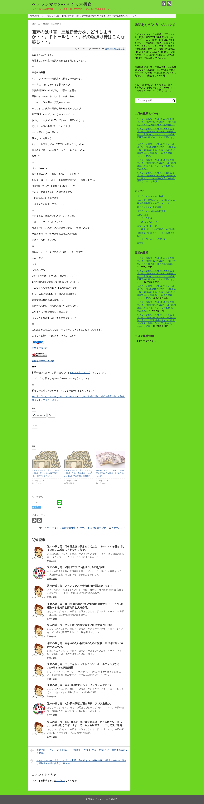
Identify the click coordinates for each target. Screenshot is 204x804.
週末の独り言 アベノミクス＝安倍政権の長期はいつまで (79, 585)
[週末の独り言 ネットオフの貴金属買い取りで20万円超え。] (39, 630)
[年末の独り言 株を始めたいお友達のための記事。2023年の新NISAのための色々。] (39, 649)
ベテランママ (118, 527)
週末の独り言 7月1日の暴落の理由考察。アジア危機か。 (79, 703)
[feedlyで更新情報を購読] (164, 3)
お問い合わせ (68, 16)
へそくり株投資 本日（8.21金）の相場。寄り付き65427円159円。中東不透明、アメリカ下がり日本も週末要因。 (156, 122)
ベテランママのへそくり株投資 (62, 4)
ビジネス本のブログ (80, 372)
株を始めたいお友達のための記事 (158, 229)
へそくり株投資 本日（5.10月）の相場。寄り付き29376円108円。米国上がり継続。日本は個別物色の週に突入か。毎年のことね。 (81, 762)
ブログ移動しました (50, 16)
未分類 (140, 243)
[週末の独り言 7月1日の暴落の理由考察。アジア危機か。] (39, 709)
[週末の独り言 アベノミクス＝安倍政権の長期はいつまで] (39, 591)
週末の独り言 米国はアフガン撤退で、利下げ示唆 (76, 567)
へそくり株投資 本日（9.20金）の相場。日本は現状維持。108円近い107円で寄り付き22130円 (78, 473)
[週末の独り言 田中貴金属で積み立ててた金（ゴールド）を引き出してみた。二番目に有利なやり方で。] (39, 552)
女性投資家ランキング (43, 360)
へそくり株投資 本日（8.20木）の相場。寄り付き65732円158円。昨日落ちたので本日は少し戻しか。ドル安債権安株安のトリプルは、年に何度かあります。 (156, 134)
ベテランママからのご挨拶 (150, 196)
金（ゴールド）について (153, 239)
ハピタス (56, 527)
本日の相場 (34, 16)
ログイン (60, 780)
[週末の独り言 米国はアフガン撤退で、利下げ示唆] (39, 573)
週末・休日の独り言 (115, 48)
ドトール (46, 527)
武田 (104, 527)
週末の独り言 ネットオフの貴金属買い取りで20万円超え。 (81, 625)
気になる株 (146, 218)
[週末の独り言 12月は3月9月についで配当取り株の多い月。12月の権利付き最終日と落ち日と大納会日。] (39, 610)
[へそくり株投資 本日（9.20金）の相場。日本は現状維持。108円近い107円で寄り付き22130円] (78, 459)
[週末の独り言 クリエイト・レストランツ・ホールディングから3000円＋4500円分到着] (39, 670)
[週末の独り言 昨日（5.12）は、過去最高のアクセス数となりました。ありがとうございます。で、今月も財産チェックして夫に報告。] (39, 728)
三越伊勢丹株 (68, 527)
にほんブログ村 (39, 348)
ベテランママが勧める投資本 (151, 211)
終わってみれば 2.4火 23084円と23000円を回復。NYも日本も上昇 (110, 473)
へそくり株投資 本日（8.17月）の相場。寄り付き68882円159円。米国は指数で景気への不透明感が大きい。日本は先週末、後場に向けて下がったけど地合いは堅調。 (156, 320)
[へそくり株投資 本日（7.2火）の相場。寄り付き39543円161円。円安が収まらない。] (46, 459)
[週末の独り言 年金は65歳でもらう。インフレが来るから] (39, 691)
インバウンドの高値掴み (88, 527)
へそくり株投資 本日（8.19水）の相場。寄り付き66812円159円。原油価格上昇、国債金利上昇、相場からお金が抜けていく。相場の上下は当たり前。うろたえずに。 (156, 150)
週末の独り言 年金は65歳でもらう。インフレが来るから (79, 685)
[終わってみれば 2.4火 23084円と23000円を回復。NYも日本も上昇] (110, 459)
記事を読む (52, 561)
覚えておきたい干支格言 (149, 207)
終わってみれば (149, 222)
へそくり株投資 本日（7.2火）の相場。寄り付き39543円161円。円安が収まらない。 (46, 473)
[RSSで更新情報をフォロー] (169, 3)
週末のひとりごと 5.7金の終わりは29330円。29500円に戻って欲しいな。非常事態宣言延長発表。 (82, 751)
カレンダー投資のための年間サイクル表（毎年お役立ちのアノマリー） (107, 16)
